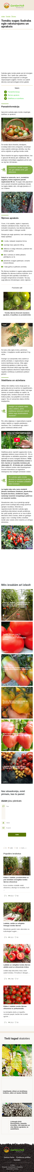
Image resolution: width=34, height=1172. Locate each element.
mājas (3, 16)
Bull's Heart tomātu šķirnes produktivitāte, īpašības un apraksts (16, 734)
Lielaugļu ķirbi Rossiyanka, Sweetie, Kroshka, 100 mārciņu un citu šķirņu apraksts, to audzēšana (20, 1125)
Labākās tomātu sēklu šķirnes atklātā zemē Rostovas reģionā (14, 767)
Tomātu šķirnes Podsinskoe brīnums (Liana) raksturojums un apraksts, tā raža (17, 669)
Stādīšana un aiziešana (14, 98)
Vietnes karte (9, 1157)
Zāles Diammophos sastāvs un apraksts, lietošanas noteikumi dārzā (18, 1107)
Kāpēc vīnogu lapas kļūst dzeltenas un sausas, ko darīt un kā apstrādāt (17, 1059)
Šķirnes (13, 16)
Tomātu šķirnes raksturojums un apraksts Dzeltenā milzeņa (15, 702)
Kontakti (17, 1160)
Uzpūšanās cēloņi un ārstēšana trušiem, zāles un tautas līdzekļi (15, 1092)
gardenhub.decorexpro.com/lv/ (17, 5)
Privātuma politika (23, 1157)
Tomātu (8, 16)
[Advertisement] (17, 48)
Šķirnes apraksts (12, 95)
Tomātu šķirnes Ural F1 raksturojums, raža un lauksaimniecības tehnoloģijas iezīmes (14, 636)
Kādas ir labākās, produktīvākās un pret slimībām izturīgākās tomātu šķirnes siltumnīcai (16, 604)
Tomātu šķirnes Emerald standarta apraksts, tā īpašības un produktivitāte (17, 314)
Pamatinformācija (12, 92)
